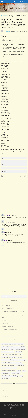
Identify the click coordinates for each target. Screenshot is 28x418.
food (20, 352)
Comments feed (5, 393)
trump (21, 376)
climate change (5, 349)
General (6, 15)
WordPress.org (5, 396)
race (11, 368)
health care (19, 357)
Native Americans (11, 365)
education (23, 349)
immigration (13, 360)
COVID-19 (12, 349)
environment (10, 352)
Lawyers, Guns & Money (14, 406)
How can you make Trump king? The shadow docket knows (13, 316)
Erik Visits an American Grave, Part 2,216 (10, 332)
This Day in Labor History (10, 376)
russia (13, 370)
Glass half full (4, 320)
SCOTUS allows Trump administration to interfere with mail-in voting (13, 312)
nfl (2, 368)
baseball (20, 344)
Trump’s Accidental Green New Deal (9, 335)
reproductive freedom (6, 370)
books (3, 346)
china (12, 346)
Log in (3, 387)
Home (2, 15)
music (19, 363)
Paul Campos (7, 31)
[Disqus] (14, 194)
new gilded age (20, 365)
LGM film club (12, 363)
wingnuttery (5, 378)
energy (3, 351)
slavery (23, 370)
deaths (18, 349)
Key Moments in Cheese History (8, 308)
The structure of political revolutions (9, 329)
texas (18, 373)
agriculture (14, 344)
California (8, 346)
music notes (4, 365)
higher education (5, 360)
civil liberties (17, 346)
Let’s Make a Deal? (6, 323)
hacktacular (12, 357)
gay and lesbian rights (13, 354)
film (17, 352)
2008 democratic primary (6, 344)
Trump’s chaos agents (6, 305)
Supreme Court (6, 373)
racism (15, 368)
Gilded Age (20, 354)
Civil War (23, 346)
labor (4, 363)
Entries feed (4, 390)
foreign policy (4, 354)
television (13, 373)
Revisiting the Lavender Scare (8, 326)
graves (5, 357)
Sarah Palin (19, 370)
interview (23, 39)
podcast (6, 368)
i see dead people (22, 360)
